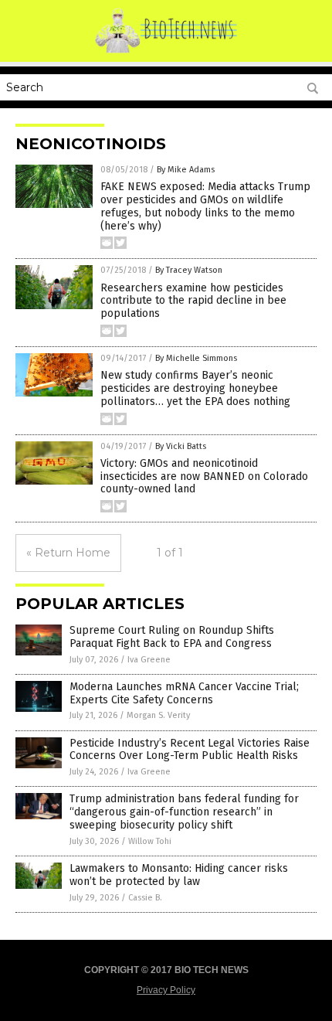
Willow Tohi (149, 841)
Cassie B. (145, 898)
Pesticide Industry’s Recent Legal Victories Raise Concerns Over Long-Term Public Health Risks (189, 750)
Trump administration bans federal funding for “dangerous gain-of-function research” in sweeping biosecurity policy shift (184, 812)
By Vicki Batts (180, 446)
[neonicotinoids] (166, 51)
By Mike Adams (186, 170)
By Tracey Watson (188, 270)
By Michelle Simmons (196, 358)
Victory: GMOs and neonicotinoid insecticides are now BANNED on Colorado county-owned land (204, 476)
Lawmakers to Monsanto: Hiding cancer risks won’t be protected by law (178, 875)
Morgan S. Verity (158, 715)
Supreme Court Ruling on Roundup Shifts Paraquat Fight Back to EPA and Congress (171, 637)
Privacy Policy (166, 990)
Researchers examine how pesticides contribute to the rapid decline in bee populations (193, 301)
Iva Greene (149, 660)
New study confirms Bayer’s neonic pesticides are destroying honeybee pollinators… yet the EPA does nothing (195, 388)
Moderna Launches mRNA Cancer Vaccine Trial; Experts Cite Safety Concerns (184, 693)
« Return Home (68, 553)
